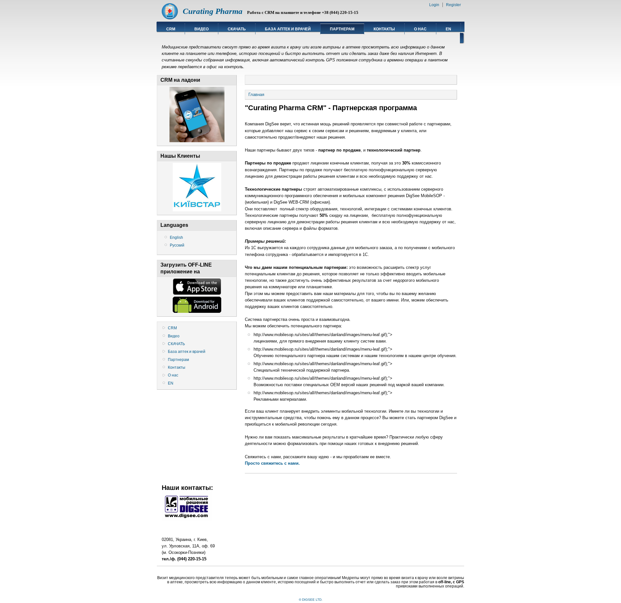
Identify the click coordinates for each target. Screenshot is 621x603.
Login (434, 5)
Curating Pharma (213, 11)
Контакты (384, 29)
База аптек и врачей (288, 29)
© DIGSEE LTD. (310, 599)
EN (448, 29)
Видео (201, 29)
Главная (256, 94)
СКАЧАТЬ (237, 29)
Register (453, 5)
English (176, 237)
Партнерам (342, 29)
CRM (170, 29)
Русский (177, 245)
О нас (420, 29)
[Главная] (170, 18)
